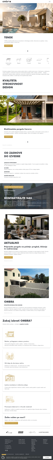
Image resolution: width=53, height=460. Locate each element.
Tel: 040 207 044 (7, 192)
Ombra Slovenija (22, 440)
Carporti (33, 444)
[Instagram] (7, 450)
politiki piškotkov (24, 457)
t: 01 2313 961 (8, 445)
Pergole (33, 443)
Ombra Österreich (22, 443)
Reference (45, 439)
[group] (11, 432)
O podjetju (45, 443)
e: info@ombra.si (8, 448)
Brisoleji (33, 448)
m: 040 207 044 (8, 446)
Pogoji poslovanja (9, 454)
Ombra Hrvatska (22, 442)
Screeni (33, 447)
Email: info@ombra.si (8, 194)
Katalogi (45, 440)
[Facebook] (5, 450)
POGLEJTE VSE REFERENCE (7, 145)
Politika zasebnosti (19, 454)
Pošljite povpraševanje (13, 187)
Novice (44, 442)
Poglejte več (8, 45)
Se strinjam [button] (47, 457)
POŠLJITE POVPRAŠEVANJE (11, 423)
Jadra (32, 449)
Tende (32, 445)
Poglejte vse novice (8, 260)
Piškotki (27, 454)
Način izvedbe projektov (9, 159)
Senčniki (33, 450)
